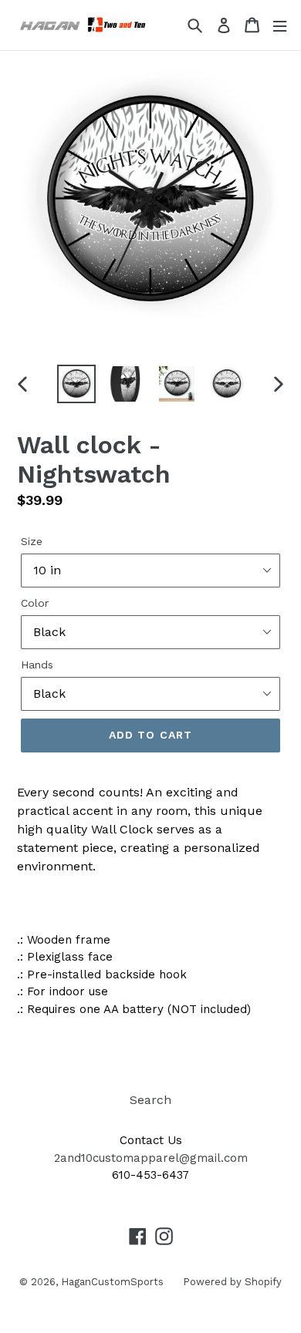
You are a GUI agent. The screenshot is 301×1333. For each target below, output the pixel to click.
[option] (77, 384)
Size (31, 541)
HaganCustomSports (112, 1282)
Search (150, 1099)
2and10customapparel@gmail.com (151, 1158)
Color (35, 603)
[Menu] (280, 25)
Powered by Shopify (232, 1282)
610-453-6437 (150, 1175)
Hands (37, 664)
